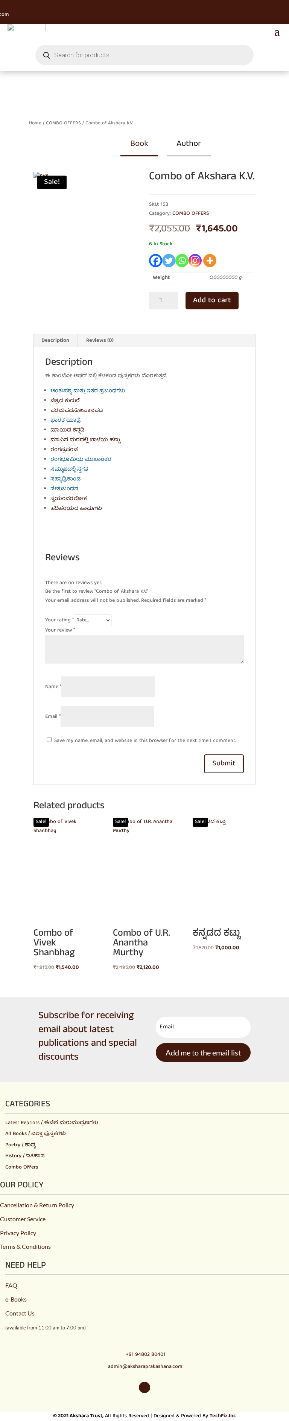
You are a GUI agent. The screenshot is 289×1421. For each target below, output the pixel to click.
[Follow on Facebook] (13, 5)
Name (53, 686)
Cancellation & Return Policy (37, 1204)
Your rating (59, 620)
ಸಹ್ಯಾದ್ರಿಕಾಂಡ (65, 479)
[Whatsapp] (182, 260)
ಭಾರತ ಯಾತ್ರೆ (65, 420)
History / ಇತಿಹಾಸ (25, 1156)
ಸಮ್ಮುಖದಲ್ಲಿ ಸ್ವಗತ (69, 469)
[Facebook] (155, 260)
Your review (60, 630)
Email (53, 716)
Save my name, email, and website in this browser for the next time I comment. (145, 740)
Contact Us (20, 1313)
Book (139, 144)
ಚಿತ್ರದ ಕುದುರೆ (65, 400)
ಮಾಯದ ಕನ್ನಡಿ (67, 430)
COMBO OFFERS (63, 123)
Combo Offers (21, 1167)
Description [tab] (55, 340)
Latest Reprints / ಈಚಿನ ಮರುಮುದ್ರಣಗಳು (51, 1122)
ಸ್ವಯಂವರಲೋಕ (68, 498)
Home (35, 123)
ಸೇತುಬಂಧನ (64, 489)
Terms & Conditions (25, 1246)
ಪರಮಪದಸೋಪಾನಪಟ (76, 410)
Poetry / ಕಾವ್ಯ (20, 1145)
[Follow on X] (26, 5)
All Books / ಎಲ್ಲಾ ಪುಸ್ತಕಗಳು (35, 1133)
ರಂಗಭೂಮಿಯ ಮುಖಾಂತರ (80, 459)
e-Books (16, 1299)
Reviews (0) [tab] (100, 340)
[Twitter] (168, 260)
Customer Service (23, 1218)
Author (188, 144)
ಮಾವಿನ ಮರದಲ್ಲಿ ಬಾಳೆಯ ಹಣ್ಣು (85, 440)
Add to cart (212, 300)
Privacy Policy (18, 1232)
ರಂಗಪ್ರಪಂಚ (64, 449)
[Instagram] (195, 260)
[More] (210, 260)
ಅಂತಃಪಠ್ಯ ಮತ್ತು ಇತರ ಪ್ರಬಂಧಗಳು (87, 391)
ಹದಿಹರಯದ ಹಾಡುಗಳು (76, 508)
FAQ (11, 1285)
